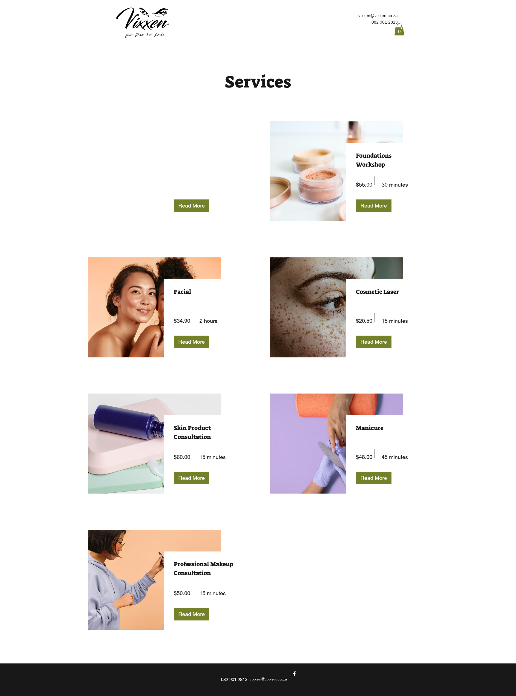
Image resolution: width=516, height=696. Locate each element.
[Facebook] (396, 9)
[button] (399, 29)
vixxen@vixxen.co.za (378, 15)
